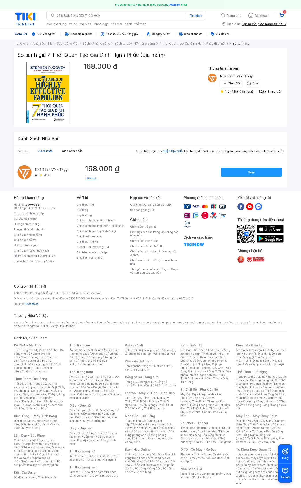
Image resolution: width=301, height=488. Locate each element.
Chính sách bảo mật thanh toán (96, 220)
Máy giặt (248, 357)
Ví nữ (110, 456)
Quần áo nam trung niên (92, 394)
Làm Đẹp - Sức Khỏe (29, 435)
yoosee (235, 322)
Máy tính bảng (31, 427)
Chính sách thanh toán (144, 240)
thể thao (140, 24)
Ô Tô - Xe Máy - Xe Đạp (198, 449)
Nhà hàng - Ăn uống (201, 435)
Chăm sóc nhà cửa (38, 408)
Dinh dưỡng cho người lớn (37, 364)
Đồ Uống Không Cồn (148, 468)
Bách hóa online (199, 367)
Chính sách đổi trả (25, 240)
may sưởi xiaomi (255, 465)
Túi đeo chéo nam (91, 472)
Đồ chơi (53, 350)
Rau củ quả (28, 387)
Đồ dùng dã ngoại (261, 380)
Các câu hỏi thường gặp (29, 213)
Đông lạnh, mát (40, 390)
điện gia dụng (56, 24)
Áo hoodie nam (87, 383)
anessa (223, 322)
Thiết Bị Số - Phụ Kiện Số (199, 389)
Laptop (160, 408)
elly (125, 322)
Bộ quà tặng (143, 472)
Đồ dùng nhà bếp (25, 477)
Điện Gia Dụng (25, 472)
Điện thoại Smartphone (28, 420)
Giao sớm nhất (72, 151)
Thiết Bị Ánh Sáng (261, 424)
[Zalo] (258, 206)
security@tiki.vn (45, 261)
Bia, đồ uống (28, 397)
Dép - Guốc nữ (97, 410)
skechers (143, 322)
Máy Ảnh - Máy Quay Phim (256, 416)
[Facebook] (240, 206)
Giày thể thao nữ (268, 401)
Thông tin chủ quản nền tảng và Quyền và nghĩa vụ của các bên (154, 270)
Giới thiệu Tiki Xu (87, 241)
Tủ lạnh (248, 353)
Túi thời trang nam (83, 467)
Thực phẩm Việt (47, 387)
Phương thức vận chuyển (29, 229)
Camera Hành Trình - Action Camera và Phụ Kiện (260, 428)
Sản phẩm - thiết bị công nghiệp (205, 373)
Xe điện (218, 454)
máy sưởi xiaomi (264, 468)
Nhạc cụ (154, 438)
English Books (202, 477)
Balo (128, 350)
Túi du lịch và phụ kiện (147, 350)
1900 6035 (31, 303)
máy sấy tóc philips (263, 458)
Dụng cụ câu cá (254, 390)
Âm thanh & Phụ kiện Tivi (251, 350)
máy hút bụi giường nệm (259, 470)
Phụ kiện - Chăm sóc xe (195, 454)
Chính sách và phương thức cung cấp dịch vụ (153, 253)
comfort (267, 322)
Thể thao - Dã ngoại (199, 357)
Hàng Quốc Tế (191, 345)
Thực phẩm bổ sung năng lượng (261, 403)
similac (254, 322)
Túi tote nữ (93, 459)
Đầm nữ (84, 350)
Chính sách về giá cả (143, 226)
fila (62, 326)
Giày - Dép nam (81, 428)
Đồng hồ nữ (147, 382)
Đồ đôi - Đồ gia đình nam (97, 387)
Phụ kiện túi (109, 459)
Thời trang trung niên (90, 364)
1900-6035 (31, 204)
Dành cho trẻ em (32, 401)
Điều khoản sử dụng (89, 236)
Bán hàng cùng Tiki (142, 210)
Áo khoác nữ (99, 353)
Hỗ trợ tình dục (46, 461)
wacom (211, 322)
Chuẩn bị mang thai (34, 371)
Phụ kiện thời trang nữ (138, 366)
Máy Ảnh (269, 442)
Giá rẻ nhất (44, 151)
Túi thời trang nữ (82, 451)
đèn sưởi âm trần (254, 479)
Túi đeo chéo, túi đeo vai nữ (87, 456)
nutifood (177, 322)
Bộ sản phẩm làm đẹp (37, 463)
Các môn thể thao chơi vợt (261, 396)
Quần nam (93, 376)
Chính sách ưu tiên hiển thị (146, 246)
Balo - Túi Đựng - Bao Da (259, 431)
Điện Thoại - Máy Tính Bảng (35, 416)
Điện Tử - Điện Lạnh (251, 345)
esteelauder (41, 322)
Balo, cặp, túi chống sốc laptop (150, 351)
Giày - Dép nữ (80, 405)
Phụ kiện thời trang (139, 361)
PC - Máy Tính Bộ (142, 408)
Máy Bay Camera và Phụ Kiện (260, 440)
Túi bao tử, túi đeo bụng (103, 475)
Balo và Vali (134, 345)
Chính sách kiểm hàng (28, 234)
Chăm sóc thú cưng (137, 454)
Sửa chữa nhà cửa (143, 424)
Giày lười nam (77, 433)
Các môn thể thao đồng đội (261, 394)
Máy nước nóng (260, 360)
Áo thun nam (77, 376)
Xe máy (192, 458)
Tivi (245, 360)
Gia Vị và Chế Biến (143, 461)
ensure (91, 322)
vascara (19, 322)
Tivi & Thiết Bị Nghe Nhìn (202, 376)
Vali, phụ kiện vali (164, 353)
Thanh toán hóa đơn (193, 427)
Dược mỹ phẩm (49, 465)
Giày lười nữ (102, 417)
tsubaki (71, 326)
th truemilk (58, 322)
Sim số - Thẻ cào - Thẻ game (213, 442)
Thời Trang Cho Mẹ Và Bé (30, 350)
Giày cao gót (77, 410)
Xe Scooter (214, 458)
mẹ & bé (86, 24)
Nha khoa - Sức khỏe (204, 438)
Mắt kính (159, 366)
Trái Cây (19, 383)
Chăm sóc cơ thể (33, 447)
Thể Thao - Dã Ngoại (252, 372)
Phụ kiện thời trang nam (148, 367)
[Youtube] (249, 206)
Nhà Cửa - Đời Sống (140, 416)
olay (245, 322)
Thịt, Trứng (34, 383)
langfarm (33, 326)
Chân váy (96, 357)
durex (102, 322)
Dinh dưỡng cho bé (33, 360)
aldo (155, 322)
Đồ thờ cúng (139, 438)
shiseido (19, 326)
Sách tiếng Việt (189, 473)
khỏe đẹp (101, 24)
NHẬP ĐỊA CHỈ (172, 151)
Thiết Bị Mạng (147, 405)
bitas (277, 322)
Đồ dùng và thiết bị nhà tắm (151, 431)
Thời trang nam (81, 372)
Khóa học (214, 427)
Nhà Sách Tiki (191, 469)
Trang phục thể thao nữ (250, 376)
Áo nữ (73, 350)
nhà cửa (117, 24)
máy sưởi (241, 454)
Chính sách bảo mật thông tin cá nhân (100, 225)
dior (28, 322)
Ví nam (73, 472)
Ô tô (202, 458)
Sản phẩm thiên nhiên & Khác (36, 452)
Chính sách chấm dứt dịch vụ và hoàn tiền (154, 262)
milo (132, 322)
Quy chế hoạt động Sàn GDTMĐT (151, 204)
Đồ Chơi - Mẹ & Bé (27, 345)
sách (128, 24)
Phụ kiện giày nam (88, 440)
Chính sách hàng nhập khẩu (31, 250)
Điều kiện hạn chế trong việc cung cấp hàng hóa (154, 233)
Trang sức (131, 382)
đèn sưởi (255, 454)
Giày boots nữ (84, 417)
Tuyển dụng (84, 215)
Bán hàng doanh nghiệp (92, 252)
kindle (189, 322)
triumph (164, 322)
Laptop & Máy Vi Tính (210, 371)
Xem (251, 172)
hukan (45, 326)
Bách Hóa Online (138, 449)
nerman (200, 322)
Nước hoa (28, 461)
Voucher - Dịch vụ (194, 423)
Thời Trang (214, 350)
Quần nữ (96, 350)
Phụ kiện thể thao (261, 383)
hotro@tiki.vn (46, 255)
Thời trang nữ (79, 345)
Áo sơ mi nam (94, 380)
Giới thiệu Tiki (85, 204)
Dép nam (89, 436)
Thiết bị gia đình (48, 477)
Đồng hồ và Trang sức (141, 377)
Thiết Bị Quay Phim (258, 438)
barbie (71, 322)
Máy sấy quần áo (255, 364)
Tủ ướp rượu (276, 364)
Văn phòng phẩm (212, 473)
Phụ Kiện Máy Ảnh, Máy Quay (254, 420)
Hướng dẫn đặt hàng (26, 224)
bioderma (114, 322)
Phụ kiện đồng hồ (143, 385)
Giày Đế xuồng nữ (94, 420)
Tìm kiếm (195, 15)
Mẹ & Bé (204, 364)
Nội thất (143, 427)
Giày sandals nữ (91, 413)
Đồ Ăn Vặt (139, 465)
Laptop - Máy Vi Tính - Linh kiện (150, 393)
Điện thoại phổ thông (34, 424)
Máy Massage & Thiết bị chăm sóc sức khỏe (39, 449)
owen (81, 322)
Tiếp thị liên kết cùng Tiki (93, 247)
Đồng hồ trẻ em (166, 385)
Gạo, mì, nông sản (34, 394)
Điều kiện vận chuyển (90, 257)
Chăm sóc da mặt (25, 440)
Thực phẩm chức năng (35, 443)
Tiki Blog (82, 210)
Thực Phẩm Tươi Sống (30, 379)
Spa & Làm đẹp (207, 431)
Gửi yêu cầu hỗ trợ (25, 218)
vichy (54, 326)
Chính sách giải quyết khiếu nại (96, 231)
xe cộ (73, 24)
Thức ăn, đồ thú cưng (34, 405)
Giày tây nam (97, 433)
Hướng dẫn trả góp (26, 245)
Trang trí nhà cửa (135, 420)
